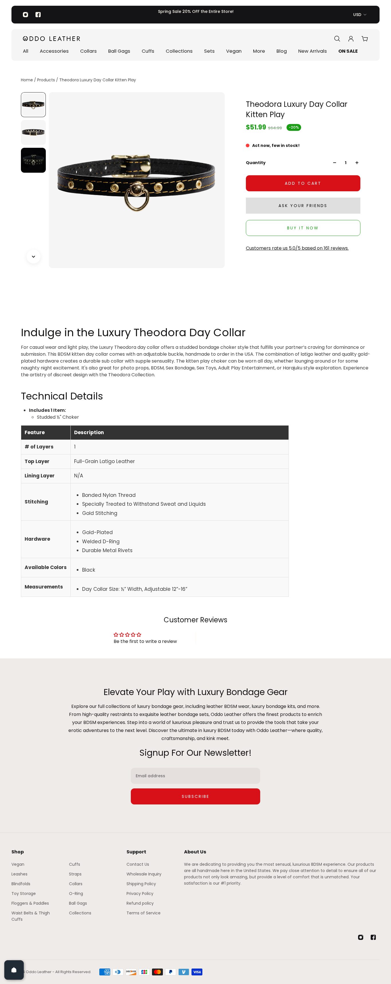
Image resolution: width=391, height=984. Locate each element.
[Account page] (351, 38)
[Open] (14, 970)
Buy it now (303, 228)
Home (27, 80)
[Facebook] (38, 14)
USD (357, 14)
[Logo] (51, 38)
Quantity (256, 163)
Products (46, 80)
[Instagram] (25, 14)
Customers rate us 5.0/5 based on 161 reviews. (297, 248)
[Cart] (365, 38)
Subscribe (196, 796)
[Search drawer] (337, 38)
